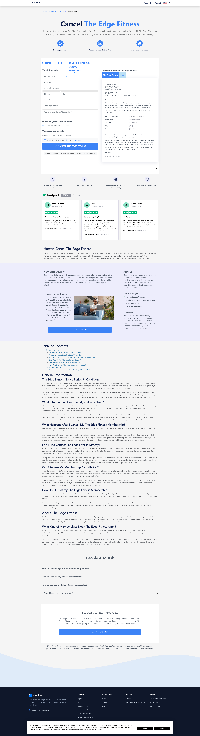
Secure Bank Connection (85, 717)
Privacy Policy (155, 702)
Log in (79, 699)
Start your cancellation (80, 330)
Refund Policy (155, 706)
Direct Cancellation (84, 714)
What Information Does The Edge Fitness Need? (66, 355)
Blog (103, 706)
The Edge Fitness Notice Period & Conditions (65, 352)
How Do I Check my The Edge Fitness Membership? (67, 365)
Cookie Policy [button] (56, 729)
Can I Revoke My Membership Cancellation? (65, 362)
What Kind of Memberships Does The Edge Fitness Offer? (69, 370)
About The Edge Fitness (54, 367)
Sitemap (104, 710)
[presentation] (70, 105)
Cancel (44, 11)
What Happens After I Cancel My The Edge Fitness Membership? (72, 357)
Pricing (104, 699)
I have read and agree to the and (64, 140)
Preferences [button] (98, 729)
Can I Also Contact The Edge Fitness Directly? (65, 360)
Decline (145, 728)
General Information (53, 350)
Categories (53, 11)
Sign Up (80, 702)
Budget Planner (82, 706)
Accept (162, 728)
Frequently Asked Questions (136, 702)
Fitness (61, 11)
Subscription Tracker (84, 710)
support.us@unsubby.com (41, 710)
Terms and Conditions (158, 699)
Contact (128, 699)
